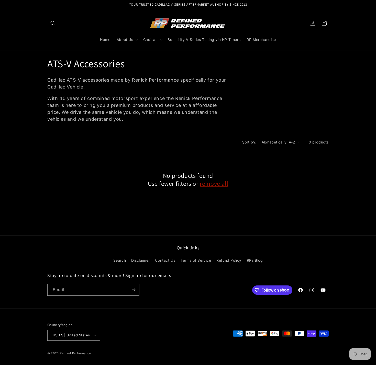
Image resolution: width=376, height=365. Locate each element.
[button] (53, 23)
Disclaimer (140, 260)
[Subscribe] (133, 290)
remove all (214, 183)
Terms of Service (196, 260)
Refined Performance (75, 353)
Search (119, 260)
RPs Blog (255, 260)
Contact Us (165, 260)
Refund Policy (228, 260)
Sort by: (249, 142)
